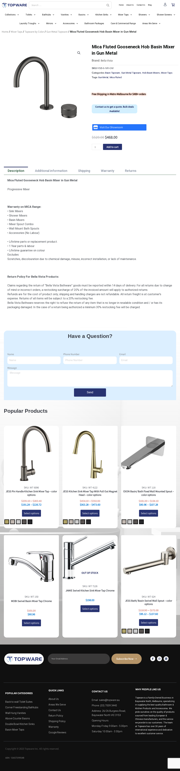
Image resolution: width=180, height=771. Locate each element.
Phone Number (71, 354)
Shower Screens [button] (164, 14)
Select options (31, 513)
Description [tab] (16, 171)
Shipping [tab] (84, 171)
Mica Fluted (116, 77)
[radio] (7, 522)
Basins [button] (82, 14)
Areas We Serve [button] (149, 23)
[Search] (107, 5)
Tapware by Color (34, 31)
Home (5, 31)
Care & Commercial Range (123, 23)
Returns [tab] (130, 171)
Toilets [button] (28, 14)
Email (122, 354)
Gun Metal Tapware (57, 31)
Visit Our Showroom (111, 127)
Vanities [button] (65, 14)
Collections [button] (10, 14)
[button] (79, 53)
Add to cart (112, 147)
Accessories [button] (69, 23)
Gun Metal (103, 77)
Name (10, 354)
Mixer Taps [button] (123, 14)
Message (12, 367)
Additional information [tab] (51, 171)
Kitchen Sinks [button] (101, 14)
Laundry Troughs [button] (28, 23)
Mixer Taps (16, 31)
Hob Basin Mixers (151, 72)
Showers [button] (143, 14)
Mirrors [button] (49, 23)
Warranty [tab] (107, 171)
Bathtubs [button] (46, 14)
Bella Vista (107, 60)
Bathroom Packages (94, 23)
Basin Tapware (112, 72)
